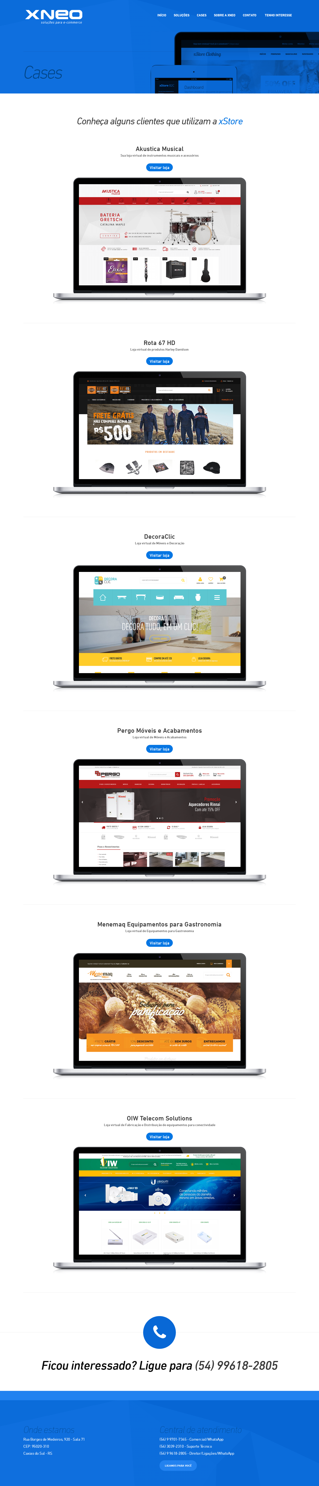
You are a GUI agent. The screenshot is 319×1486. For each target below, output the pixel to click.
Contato (249, 15)
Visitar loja (159, 167)
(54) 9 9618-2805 (173, 1453)
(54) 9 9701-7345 (173, 1439)
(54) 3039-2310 (172, 1446)
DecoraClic (159, 536)
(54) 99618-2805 (236, 1365)
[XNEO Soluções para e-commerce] (53, 18)
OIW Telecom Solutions (159, 1118)
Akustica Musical (160, 148)
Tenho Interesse (278, 15)
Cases (201, 15)
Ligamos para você (178, 1465)
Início (161, 15)
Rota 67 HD (159, 342)
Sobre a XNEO (224, 15)
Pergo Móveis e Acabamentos (159, 730)
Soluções (181, 15)
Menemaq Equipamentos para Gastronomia (159, 924)
